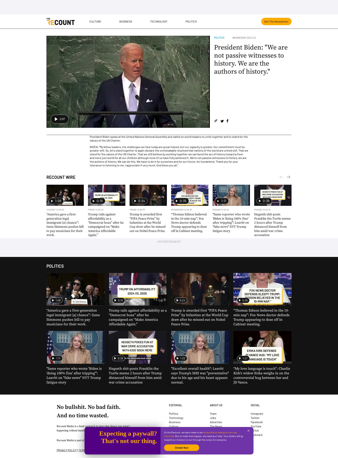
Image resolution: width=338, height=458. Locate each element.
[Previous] (288, 177)
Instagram (257, 413)
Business (125, 21)
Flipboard (256, 434)
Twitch (255, 430)
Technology (158, 21)
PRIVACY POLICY (67, 450)
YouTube (256, 426)
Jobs (213, 417)
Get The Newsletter (276, 21)
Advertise (216, 422)
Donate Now (181, 447)
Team (213, 413)
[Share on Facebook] (227, 121)
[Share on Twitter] (222, 121)
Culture (95, 21)
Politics (191, 21)
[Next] (281, 177)
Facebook (257, 422)
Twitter (255, 417)
